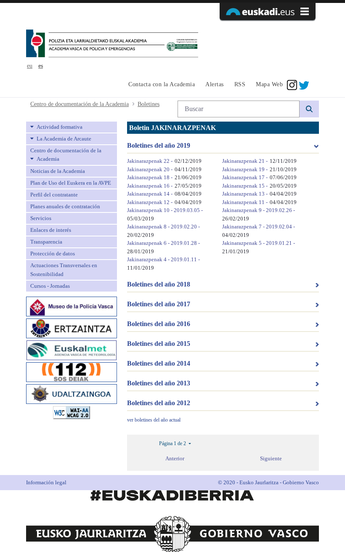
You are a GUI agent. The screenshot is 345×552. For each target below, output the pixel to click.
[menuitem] (160, 85)
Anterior (174, 458)
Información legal (46, 482)
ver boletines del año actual (153, 420)
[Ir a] (112, 44)
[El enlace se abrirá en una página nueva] (71, 305)
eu (29, 66)
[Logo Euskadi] (268, 11)
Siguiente (271, 458)
